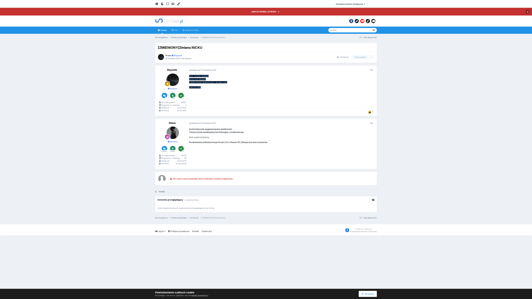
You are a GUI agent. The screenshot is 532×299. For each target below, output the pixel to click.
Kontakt (195, 231)
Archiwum (187, 58)
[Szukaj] (374, 30)
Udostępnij (343, 57)
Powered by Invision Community (364, 231)
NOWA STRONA (192, 30)
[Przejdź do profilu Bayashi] (161, 57)
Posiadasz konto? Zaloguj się (350, 4)
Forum (163, 30)
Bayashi (172, 69)
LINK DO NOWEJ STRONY (263, 12)
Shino (172, 123)
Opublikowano (202, 70)
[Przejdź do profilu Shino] (173, 133)
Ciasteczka (207, 231)
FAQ (176, 30)
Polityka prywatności (180, 231)
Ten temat (363, 30)
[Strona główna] (156, 4)
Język (161, 231)
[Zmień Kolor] (178, 4)
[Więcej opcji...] (372, 70)
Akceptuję (369, 294)
